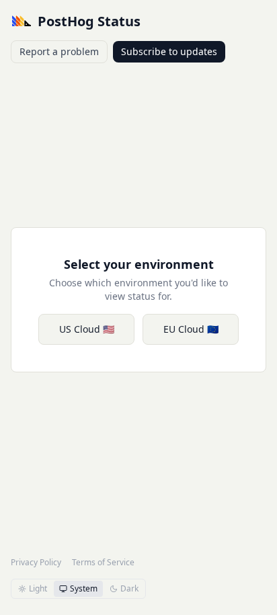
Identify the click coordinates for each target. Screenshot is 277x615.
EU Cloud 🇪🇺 (191, 329)
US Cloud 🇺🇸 (86, 329)
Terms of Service (103, 562)
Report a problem (59, 51)
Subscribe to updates (169, 51)
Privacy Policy (36, 562)
